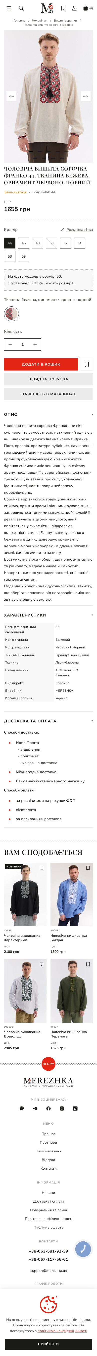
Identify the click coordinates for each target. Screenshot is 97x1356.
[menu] (9, 8)
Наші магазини (49, 1151)
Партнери (48, 1142)
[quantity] (10, 344)
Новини (48, 1192)
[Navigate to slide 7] (44, 158)
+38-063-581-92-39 (48, 1251)
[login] (74, 8)
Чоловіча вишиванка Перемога (68, 1034)
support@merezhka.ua (48, 1270)
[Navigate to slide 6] (35, 158)
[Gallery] (48, 96)
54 (79, 243)
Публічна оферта (48, 1227)
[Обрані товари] (63, 8)
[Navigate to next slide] (86, 96)
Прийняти (48, 1344)
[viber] (22, 1108)
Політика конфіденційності (48, 1218)
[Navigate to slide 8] (53, 158)
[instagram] (62, 1108)
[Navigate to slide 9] (62, 158)
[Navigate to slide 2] (40, 151)
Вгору (48, 1064)
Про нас (48, 1134)
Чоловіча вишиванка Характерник (22, 938)
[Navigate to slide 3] (48, 151)
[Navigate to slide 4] (57, 151)
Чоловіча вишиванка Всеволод (22, 1034)
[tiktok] (75, 1108)
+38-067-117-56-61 (48, 1259)
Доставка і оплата (48, 1201)
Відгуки (48, 1160)
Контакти (49, 1168)
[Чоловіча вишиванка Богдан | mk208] (71, 895)
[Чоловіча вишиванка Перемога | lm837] (71, 991)
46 (24, 243)
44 (10, 243)
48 (38, 243)
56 (10, 256)
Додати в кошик (41, 364)
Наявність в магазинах (48, 394)
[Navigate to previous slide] (11, 96)
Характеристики (25, 615)
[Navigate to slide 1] (31, 151)
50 (51, 243)
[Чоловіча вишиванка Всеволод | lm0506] (25, 991)
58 (24, 256)
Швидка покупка (48, 379)
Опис (10, 414)
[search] (21, 8)
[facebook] (48, 1108)
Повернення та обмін (48, 1210)
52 (65, 243)
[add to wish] (87, 364)
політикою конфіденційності (62, 1331)
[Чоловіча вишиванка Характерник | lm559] (25, 895)
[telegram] (35, 1108)
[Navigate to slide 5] (66, 151)
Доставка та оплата (30, 721)
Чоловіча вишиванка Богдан (68, 938)
